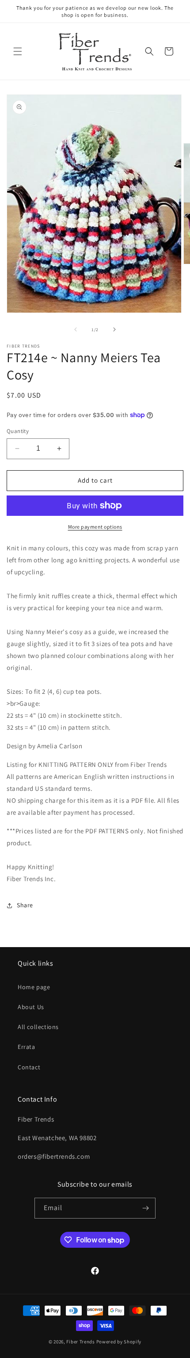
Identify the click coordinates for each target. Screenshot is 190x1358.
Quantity (18, 431)
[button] (17, 51)
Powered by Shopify (119, 1342)
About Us (31, 1007)
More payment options (95, 526)
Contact (29, 1067)
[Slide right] (114, 329)
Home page (34, 987)
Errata (26, 1047)
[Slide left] (75, 329)
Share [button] (25, 905)
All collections (38, 1027)
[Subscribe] (145, 1208)
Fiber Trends (80, 1342)
